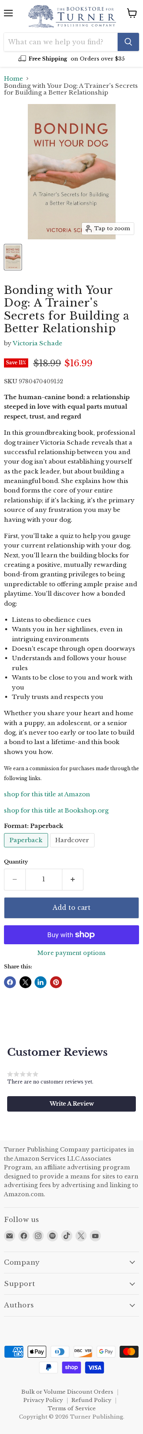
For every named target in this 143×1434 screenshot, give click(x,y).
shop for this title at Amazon (47, 794)
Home (13, 78)
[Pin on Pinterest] (56, 982)
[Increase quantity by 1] (73, 879)
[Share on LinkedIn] (40, 982)
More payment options (71, 953)
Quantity (16, 862)
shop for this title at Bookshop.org (56, 810)
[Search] (128, 42)
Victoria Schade (37, 343)
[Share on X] (25, 982)
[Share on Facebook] (10, 982)
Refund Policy (91, 1400)
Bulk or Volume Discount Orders (67, 1392)
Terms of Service (72, 1408)
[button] (71, 1103)
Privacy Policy (43, 1400)
